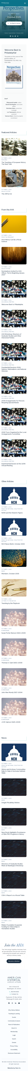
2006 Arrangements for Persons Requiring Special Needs (12, 402)
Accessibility (14, 1049)
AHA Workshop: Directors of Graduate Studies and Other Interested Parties (11, 336)
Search (14, 1039)
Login (14, 1035)
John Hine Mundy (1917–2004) (11, 692)
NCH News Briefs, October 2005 (13, 544)
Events (14, 1017)
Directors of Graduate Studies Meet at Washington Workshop (12, 865)
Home (6, 33)
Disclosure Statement (14, 1053)
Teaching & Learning (14, 1013)
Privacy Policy (14, 1046)
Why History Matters (14, 1010)
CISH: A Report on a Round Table (12, 895)
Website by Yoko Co (14, 1068)
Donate (14, 1042)
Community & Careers (14, 1021)
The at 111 (6, 194)
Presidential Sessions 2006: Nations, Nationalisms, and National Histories (13, 369)
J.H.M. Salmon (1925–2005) (10, 722)
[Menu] (25, 3)
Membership (14, 1031)
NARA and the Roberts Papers (12, 513)
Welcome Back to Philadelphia (12, 304)
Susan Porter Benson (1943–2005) (13, 633)
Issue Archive (12, 33)
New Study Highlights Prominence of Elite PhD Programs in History (13, 833)
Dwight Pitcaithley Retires (10, 803)
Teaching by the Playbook (10, 603)
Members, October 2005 (10, 574)
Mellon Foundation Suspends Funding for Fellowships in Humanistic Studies (11, 927)
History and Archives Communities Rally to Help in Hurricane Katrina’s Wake (13, 771)
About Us (14, 1028)
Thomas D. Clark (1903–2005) (11, 663)
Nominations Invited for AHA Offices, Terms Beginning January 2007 (12, 273)
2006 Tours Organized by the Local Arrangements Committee (13, 433)
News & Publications (14, 1024)
